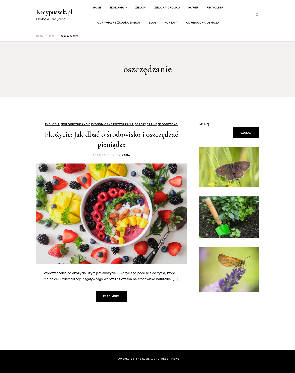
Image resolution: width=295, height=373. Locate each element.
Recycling (215, 7)
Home (97, 7)
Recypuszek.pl (54, 12)
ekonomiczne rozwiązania (112, 124)
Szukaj (204, 124)
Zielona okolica (167, 7)
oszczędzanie (146, 124)
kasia (126, 155)
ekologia (52, 124)
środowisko (168, 124)
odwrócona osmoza (202, 22)
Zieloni (140, 7)
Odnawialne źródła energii (119, 22)
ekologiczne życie (75, 124)
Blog (153, 22)
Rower (193, 7)
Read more (111, 296)
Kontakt (171, 22)
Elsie (146, 358)
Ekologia (117, 7)
